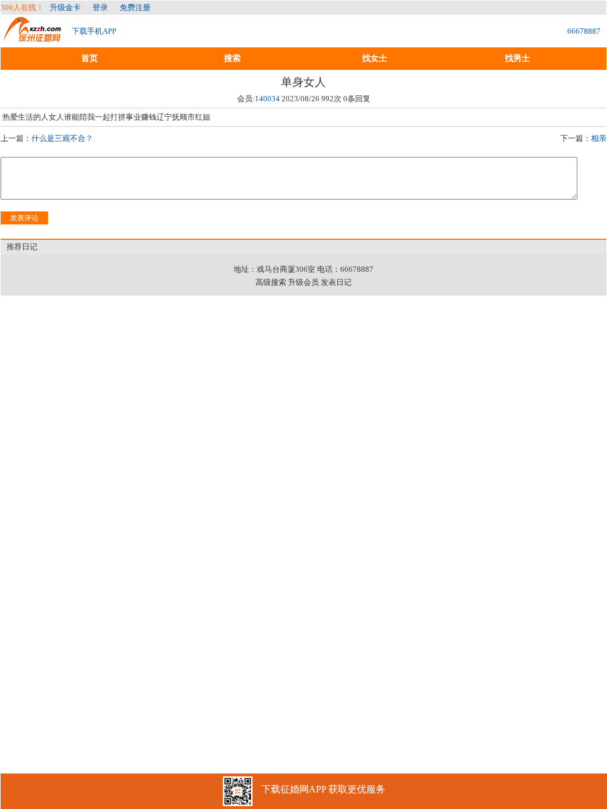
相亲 (598, 138)
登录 (100, 7)
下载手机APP (94, 31)
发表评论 (24, 218)
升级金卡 (65, 7)
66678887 (583, 31)
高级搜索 (270, 282)
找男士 (517, 58)
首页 (89, 58)
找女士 (374, 58)
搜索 (232, 58)
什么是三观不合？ (62, 138)
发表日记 (336, 282)
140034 (267, 98)
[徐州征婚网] (33, 36)
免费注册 (135, 7)
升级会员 (303, 282)
